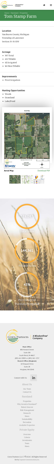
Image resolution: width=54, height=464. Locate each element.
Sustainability (27, 419)
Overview (27, 434)
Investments (27, 440)
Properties (24, 13)
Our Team (27, 389)
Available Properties (27, 425)
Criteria (27, 437)
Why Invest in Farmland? (27, 404)
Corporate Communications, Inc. (29, 460)
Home (7, 13)
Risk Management (27, 410)
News (27, 416)
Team (27, 443)
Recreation (27, 422)
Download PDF (44, 170)
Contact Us (27, 392)
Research (27, 413)
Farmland (14, 13)
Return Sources (27, 407)
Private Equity (27, 429)
